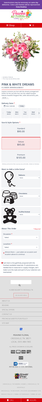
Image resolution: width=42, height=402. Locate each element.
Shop (12, 25)
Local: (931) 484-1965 (21, 341)
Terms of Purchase (21, 394)
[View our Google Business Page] (21, 330)
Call (11, 400)
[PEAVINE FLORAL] (21, 20)
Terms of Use (36, 394)
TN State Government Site (31, 391)
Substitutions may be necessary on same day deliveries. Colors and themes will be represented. (21, 4)
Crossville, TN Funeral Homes (14, 384)
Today (22, 106)
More (4, 98)
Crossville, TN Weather (10, 391)
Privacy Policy (7, 394)
